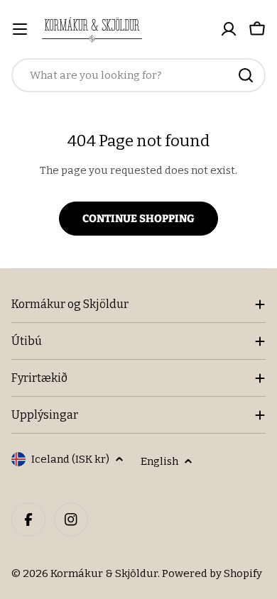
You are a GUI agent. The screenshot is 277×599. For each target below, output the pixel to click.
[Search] (245, 75)
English (159, 461)
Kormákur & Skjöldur (104, 573)
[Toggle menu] (19, 29)
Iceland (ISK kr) (70, 459)
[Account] (228, 29)
